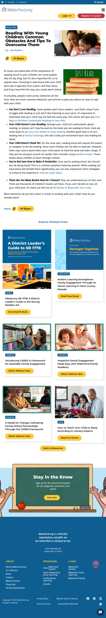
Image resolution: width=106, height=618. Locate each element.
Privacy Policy (42, 599)
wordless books (84, 154)
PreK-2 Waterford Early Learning (51, 573)
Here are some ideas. (50, 172)
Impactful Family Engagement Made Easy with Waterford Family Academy (78, 364)
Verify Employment (15, 588)
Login (65, 16)
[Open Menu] (103, 10)
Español (22, 2)
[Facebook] (88, 598)
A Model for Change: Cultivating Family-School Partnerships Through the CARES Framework (24, 426)
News (8, 574)
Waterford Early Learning (76, 573)
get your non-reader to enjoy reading (45, 131)
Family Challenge (34, 135)
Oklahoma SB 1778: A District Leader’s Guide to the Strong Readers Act (22, 301)
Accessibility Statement (68, 604)
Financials (11, 584)
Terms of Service (44, 604)
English (11, 2)
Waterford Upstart (73, 568)
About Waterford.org (16, 567)
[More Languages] (2, 2)
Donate (46, 584)
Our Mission (12, 570)
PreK (50, 568)
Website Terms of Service (67, 599)
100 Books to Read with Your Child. (72, 187)
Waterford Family (76, 578)
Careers (9, 577)
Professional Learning (49, 579)
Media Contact (13, 581)
